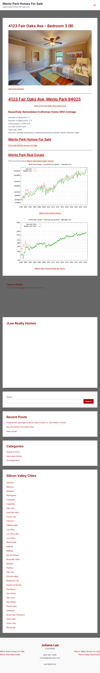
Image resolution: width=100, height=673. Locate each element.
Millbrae (9, 546)
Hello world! (11, 431)
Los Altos (10, 529)
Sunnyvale (10, 619)
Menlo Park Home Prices (50, 213)
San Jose (10, 598)
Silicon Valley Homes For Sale (87, 651)
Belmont (10, 487)
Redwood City (12, 581)
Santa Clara (11, 606)
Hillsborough (12, 525)
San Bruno (10, 589)
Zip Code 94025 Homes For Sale (22, 145)
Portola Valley (12, 576)
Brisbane (10, 491)
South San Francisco (15, 615)
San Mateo (11, 602)
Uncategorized (12, 460)
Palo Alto (10, 572)
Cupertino (10, 504)
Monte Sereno (12, 555)
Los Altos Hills (12, 534)
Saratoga (10, 610)
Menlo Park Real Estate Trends (40, 161)
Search (9, 397)
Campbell (10, 500)
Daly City (10, 508)
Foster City (11, 517)
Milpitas (9, 551)
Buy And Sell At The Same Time (20, 427)
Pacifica (9, 568)
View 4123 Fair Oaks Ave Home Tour (50, 106)
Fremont (10, 521)
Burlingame (11, 495)
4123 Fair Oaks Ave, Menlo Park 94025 (44, 99)
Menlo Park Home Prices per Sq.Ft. (50, 268)
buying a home (13, 452)
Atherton (10, 483)
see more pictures (16, 89)
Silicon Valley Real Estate (89, 654)
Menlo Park (11, 542)
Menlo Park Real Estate (26, 155)
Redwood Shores (14, 585)
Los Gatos (10, 538)
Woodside (10, 627)
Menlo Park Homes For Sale (23, 4)
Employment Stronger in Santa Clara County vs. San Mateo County (36, 422)
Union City (11, 623)
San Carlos (11, 593)
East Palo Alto (12, 512)
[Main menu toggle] (94, 5)
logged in (22, 288)
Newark (9, 564)
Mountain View (13, 559)
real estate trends (14, 456)
